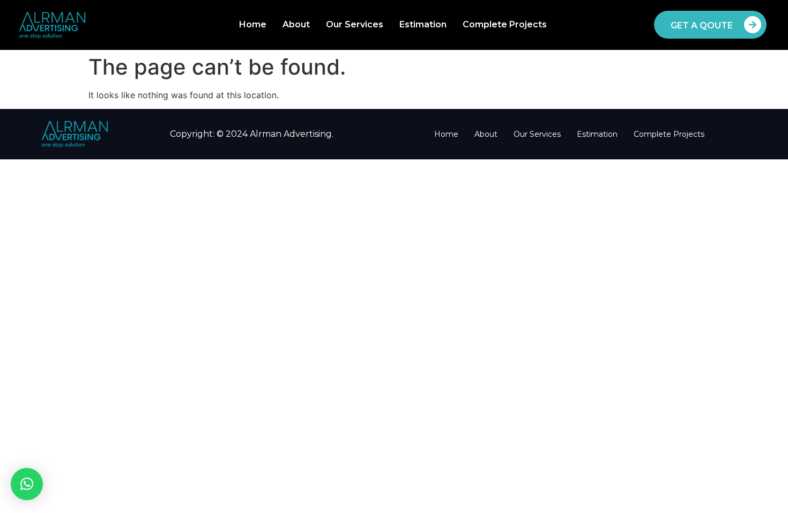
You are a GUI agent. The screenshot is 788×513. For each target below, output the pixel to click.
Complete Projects (505, 24)
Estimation (423, 24)
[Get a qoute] (752, 24)
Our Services (354, 24)
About (296, 24)
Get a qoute (702, 25)
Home (252, 24)
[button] (27, 484)
